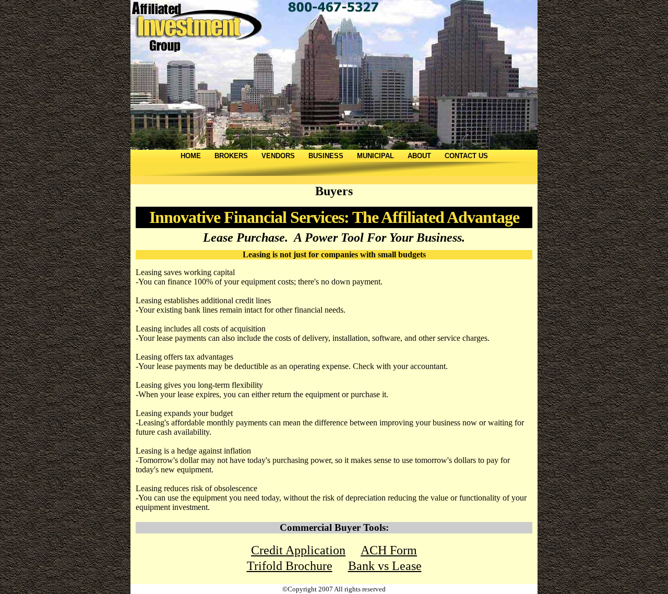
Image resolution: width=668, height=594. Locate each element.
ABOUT (419, 156)
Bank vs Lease (385, 566)
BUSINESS (325, 156)
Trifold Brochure (289, 566)
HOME (191, 156)
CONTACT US (466, 156)
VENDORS (278, 156)
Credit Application (298, 550)
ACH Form (389, 550)
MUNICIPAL (375, 156)
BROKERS (231, 156)
